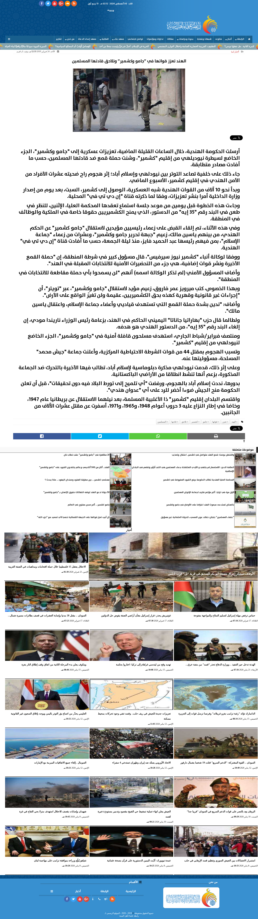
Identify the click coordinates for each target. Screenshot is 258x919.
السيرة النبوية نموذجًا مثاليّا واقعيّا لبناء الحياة (64, 46)
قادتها (173, 422)
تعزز (224, 422)
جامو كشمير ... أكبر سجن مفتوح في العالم (89, 505)
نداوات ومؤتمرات (155, 39)
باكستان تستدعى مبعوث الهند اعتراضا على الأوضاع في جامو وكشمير (200, 505)
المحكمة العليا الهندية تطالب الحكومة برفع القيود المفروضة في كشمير (198, 480)
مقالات (170, 39)
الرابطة (240, 39)
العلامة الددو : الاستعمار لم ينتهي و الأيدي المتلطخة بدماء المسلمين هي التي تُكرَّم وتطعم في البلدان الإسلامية (183, 469)
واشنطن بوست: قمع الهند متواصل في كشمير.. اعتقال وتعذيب (203, 455)
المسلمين (162, 422)
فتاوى (218, 39)
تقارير (59, 39)
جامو (205, 422)
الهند (234, 422)
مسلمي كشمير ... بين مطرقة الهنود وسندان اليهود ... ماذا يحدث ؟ (77, 480)
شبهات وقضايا (204, 39)
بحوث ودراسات (186, 39)
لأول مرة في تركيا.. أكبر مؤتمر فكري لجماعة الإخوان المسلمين (204, 492)
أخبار (229, 39)
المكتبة (105, 39)
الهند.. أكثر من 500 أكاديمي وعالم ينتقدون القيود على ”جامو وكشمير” (74, 467)
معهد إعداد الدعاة (87, 39)
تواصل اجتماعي (135, 39)
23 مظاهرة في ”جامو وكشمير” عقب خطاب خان (87, 455)
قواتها (214, 422)
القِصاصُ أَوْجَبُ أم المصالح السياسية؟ (111, 46)
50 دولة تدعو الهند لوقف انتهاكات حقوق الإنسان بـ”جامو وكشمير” (76, 492)
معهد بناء (119, 39)
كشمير (195, 422)
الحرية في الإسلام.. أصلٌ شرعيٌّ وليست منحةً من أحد (162, 46)
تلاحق (184, 422)
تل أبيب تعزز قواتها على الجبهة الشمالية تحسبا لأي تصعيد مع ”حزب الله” (73, 517)
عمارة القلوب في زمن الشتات (20, 46)
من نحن (70, 39)
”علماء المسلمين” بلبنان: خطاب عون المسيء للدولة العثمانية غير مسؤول (197, 517)
